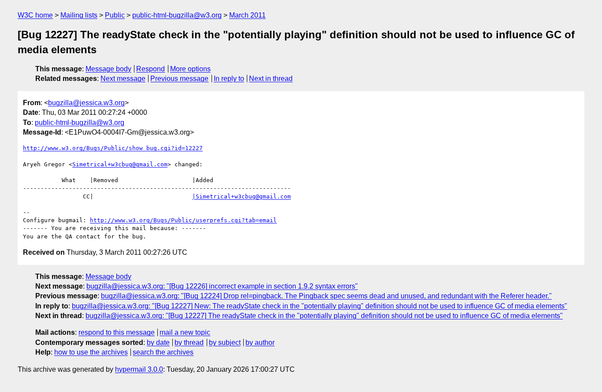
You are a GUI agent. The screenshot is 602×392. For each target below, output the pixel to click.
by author (260, 342)
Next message (122, 78)
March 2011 (247, 15)
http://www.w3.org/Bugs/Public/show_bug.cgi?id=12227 (113, 148)
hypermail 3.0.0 (139, 369)
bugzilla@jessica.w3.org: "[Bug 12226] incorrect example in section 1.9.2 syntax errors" (222, 286)
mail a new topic (185, 332)
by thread (189, 342)
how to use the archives (91, 352)
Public (115, 15)
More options (190, 69)
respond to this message (116, 332)
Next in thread (271, 78)
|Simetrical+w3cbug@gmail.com (241, 196)
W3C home (35, 15)
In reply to (229, 78)
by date (158, 342)
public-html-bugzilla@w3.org (177, 15)
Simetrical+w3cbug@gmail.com (119, 164)
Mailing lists (78, 15)
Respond (150, 69)
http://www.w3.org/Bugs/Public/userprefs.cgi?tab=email (183, 220)
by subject (225, 342)
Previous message (179, 78)
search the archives (163, 352)
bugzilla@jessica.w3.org (86, 102)
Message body (108, 69)
